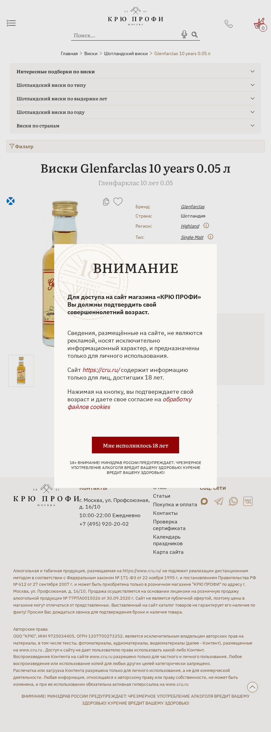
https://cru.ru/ (101, 370)
